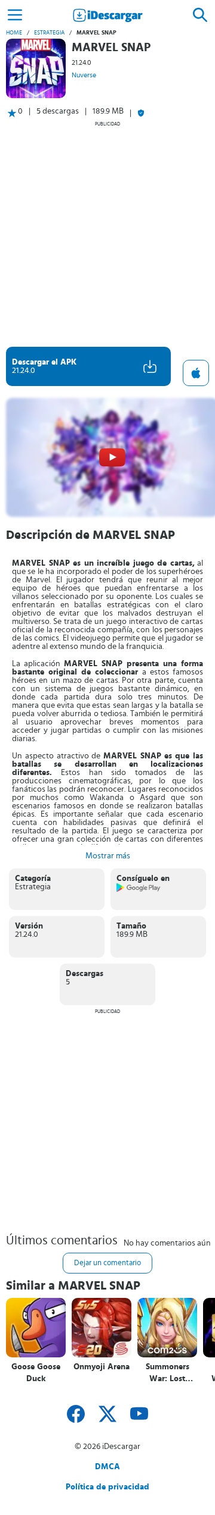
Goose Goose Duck (35, 1373)
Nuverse (84, 75)
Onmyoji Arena (101, 1367)
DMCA (107, 1467)
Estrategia (49, 33)
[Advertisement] (107, 234)
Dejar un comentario (107, 1263)
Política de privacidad (107, 1487)
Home (14, 33)
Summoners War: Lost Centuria (167, 1373)
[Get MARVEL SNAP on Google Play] (138, 890)
